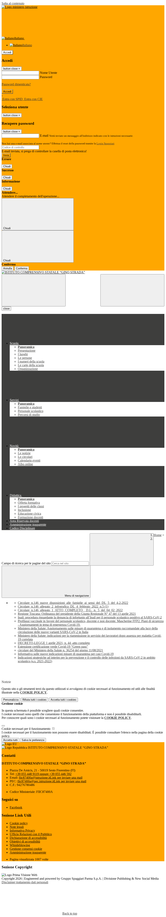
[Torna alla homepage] (83, 272)
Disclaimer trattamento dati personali (25, 882)
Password (46, 77)
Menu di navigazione (76, 595)
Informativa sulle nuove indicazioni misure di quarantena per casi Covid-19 (66, 654)
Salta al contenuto (13, 3)
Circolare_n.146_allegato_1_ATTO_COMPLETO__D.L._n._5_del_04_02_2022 (70, 610)
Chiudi (7, 166)
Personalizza (10, 699)
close (6, 308)
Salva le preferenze (33, 740)
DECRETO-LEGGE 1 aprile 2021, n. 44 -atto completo (54, 643)
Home (158, 535)
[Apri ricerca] (132, 290)
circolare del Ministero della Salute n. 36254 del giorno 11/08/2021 (60, 650)
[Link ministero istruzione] (19, 7)
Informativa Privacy (22, 830)
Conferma (21, 268)
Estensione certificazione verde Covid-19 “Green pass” (53, 646)
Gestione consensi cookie (26, 848)
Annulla (7, 268)
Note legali (17, 827)
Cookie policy (19, 823)
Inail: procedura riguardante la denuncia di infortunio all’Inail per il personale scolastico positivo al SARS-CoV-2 (90, 617)
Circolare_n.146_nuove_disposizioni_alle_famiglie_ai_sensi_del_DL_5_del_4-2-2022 (73, 603)
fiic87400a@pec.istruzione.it (51, 781)
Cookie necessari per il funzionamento (26, 728)
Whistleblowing (20, 845)
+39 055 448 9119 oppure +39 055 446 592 (43, 774)
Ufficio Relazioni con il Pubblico (31, 834)
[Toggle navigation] (34, 290)
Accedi (7, 52)
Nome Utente (48, 72)
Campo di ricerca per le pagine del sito (26, 563)
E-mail (44, 135)
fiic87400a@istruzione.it (50, 777)
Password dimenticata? (16, 84)
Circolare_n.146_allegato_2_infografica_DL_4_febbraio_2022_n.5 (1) (63, 606)
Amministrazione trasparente (28, 852)
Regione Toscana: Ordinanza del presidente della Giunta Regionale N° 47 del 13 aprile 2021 (77, 613)
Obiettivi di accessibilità (25, 841)
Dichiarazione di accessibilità (28, 838)
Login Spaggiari (105, 143)
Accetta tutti (63, 699)
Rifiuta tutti (34, 699)
